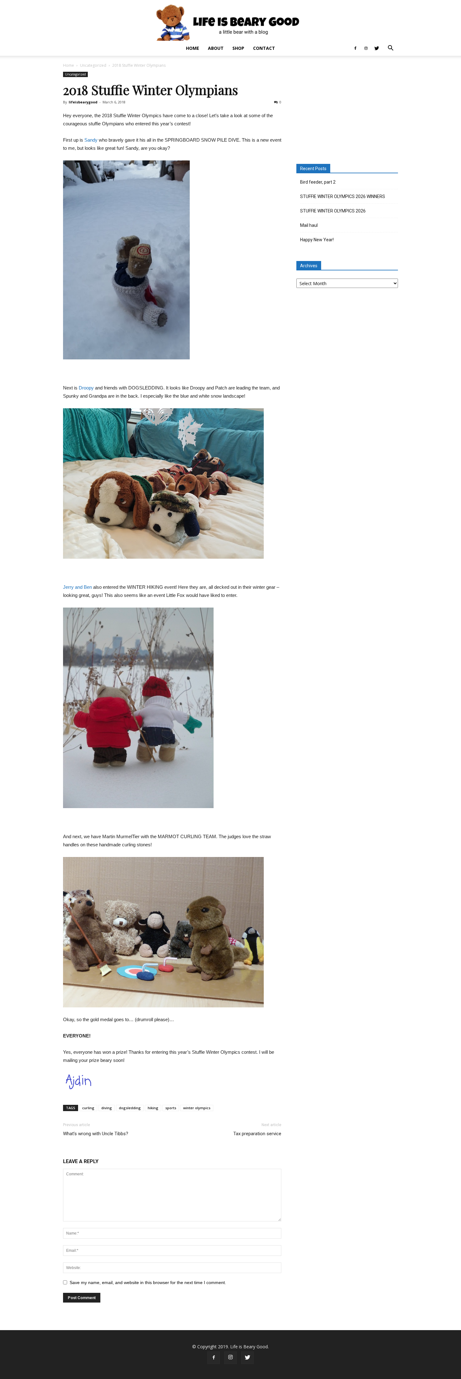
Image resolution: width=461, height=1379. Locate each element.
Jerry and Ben (77, 587)
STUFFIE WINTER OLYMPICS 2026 (333, 210)
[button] (390, 49)
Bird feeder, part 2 (318, 182)
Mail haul (309, 225)
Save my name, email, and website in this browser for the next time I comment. (148, 1282)
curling (88, 1107)
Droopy (86, 387)
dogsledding (130, 1107)
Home (192, 48)
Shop (238, 48)
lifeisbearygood (83, 102)
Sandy (91, 140)
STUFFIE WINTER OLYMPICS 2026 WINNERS (342, 196)
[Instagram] (366, 48)
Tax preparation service (257, 1133)
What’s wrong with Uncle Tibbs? (95, 1133)
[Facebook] (355, 48)
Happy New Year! (317, 239)
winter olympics (196, 1107)
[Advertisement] (347, 111)
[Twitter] (376, 48)
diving (106, 1107)
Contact (264, 48)
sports (170, 1107)
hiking (153, 1107)
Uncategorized (93, 65)
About (216, 48)
